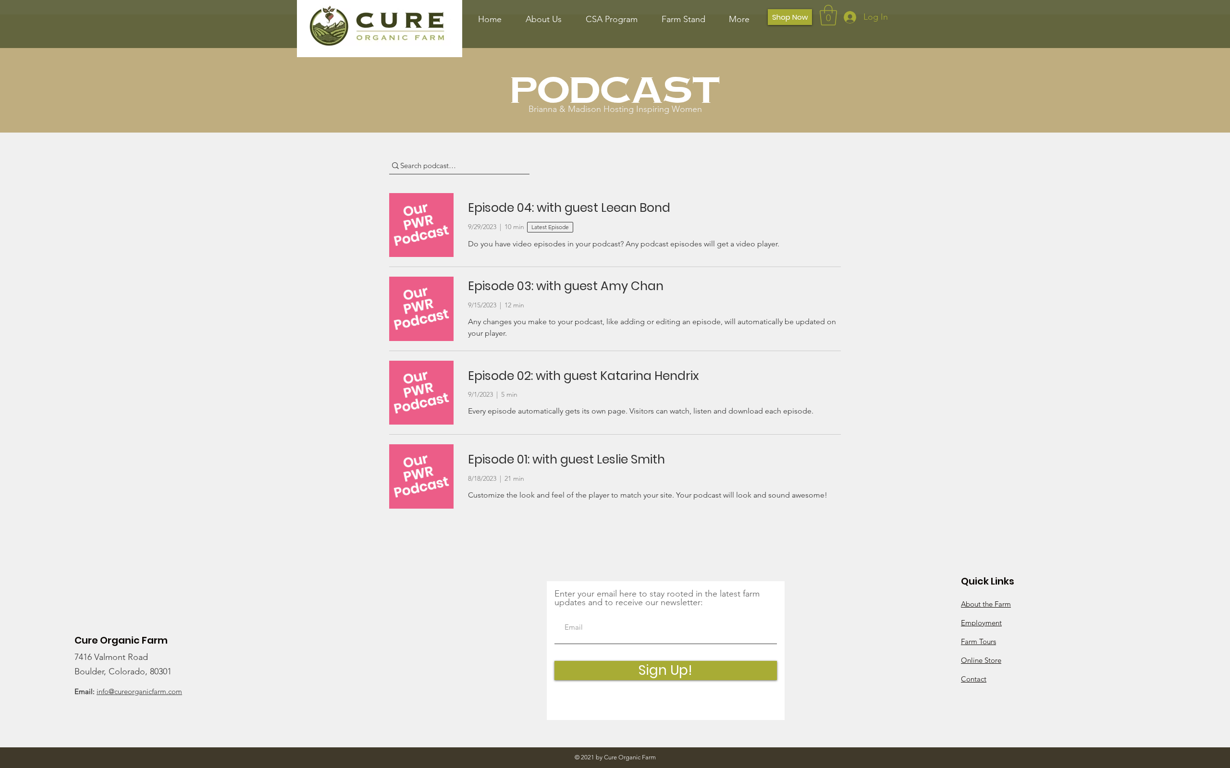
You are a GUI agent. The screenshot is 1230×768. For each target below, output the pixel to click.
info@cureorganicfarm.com (139, 691)
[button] (828, 15)
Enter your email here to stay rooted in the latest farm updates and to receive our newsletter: (657, 598)
